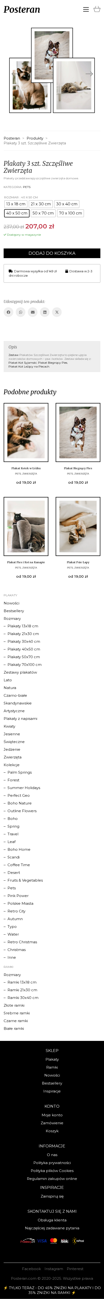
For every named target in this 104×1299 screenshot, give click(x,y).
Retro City (16, 911)
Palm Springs (19, 772)
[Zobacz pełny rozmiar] (11, 33)
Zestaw (13, 355)
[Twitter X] (57, 312)
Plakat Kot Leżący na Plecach (28, 366)
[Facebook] (8, 312)
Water (13, 934)
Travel (12, 834)
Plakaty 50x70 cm (23, 657)
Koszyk (52, 1131)
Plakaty (52, 1059)
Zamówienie (52, 1123)
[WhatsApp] (20, 312)
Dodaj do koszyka (52, 253)
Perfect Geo (18, 795)
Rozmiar (11, 197)
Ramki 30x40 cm (22, 997)
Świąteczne (14, 741)
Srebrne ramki (17, 1013)
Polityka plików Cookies (52, 1170)
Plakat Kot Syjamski (22, 362)
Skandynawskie (18, 703)
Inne (11, 957)
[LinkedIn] (45, 312)
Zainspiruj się (52, 1196)
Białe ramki (14, 1028)
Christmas (16, 949)
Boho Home (18, 849)
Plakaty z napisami (20, 718)
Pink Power (18, 895)
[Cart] (97, 8)
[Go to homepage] (22, 9)
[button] (86, 9)
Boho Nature (19, 803)
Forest (13, 780)
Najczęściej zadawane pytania (52, 1228)
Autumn (15, 919)
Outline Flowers (22, 811)
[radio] (16, 204)
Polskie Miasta (20, 903)
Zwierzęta (29, 473)
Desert (13, 872)
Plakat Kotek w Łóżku (26, 468)
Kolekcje (12, 765)
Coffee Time (18, 865)
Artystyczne (14, 711)
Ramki (52, 1067)
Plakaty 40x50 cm (23, 649)
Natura (10, 687)
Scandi (13, 857)
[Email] (32, 312)
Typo (12, 926)
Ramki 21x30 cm (22, 990)
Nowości (11, 603)
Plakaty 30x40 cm (23, 641)
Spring (13, 826)
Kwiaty (9, 726)
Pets (26, 187)
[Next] (89, 74)
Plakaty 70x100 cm (24, 664)
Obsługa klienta (52, 1220)
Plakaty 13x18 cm (22, 626)
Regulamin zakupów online (52, 1178)
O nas (52, 1154)
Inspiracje (52, 1091)
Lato (8, 680)
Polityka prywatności (52, 1162)
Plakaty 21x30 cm (23, 633)
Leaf (11, 841)
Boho (12, 818)
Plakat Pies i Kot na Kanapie (26, 562)
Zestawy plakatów (20, 672)
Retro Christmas (22, 942)
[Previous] (15, 74)
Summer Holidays (23, 787)
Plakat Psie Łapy (78, 562)
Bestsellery (14, 611)
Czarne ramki (16, 1020)
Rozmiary (12, 618)
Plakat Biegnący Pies (52, 362)
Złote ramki (14, 1005)
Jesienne (12, 734)
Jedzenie (12, 749)
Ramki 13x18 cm (22, 982)
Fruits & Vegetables (25, 880)
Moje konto (52, 1115)
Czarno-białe (15, 695)
